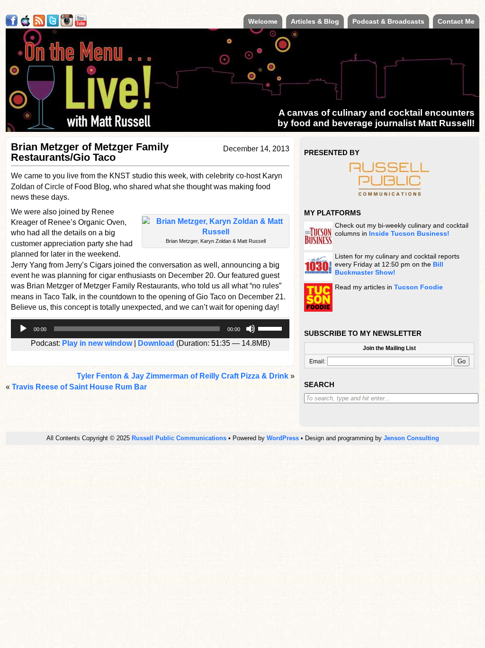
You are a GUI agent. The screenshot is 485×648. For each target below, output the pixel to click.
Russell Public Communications (179, 438)
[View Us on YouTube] (81, 24)
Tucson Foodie (418, 287)
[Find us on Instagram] (67, 24)
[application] (150, 328)
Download (156, 343)
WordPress (283, 438)
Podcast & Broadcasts (388, 21)
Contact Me (456, 21)
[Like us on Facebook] (12, 24)
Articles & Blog (315, 21)
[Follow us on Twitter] (53, 24)
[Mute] (250, 328)
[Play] (23, 328)
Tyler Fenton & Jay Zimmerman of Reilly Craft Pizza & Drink (182, 376)
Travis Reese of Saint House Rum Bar (79, 387)
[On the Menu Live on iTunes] (25, 24)
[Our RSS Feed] (39, 24)
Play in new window (97, 343)
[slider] (271, 327)
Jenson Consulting (411, 438)
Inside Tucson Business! (409, 233)
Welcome (263, 21)
